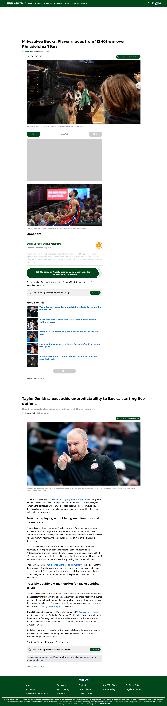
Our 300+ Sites (109, 685)
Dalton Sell (30, 413)
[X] (153, 3)
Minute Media (14, 700)
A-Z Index (61, 693)
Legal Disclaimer (133, 689)
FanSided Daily (132, 685)
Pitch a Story (32, 689)
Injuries (75, 3)
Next (95, 134)
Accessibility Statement (37, 693)
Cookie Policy (109, 689)
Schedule (48, 3)
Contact (82, 685)
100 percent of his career (87, 612)
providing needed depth (49, 606)
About (29, 685)
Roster (67, 3)
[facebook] (148, 3)
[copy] (40, 56)
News (30, 3)
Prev (33, 134)
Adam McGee (31, 51)
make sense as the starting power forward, (66, 565)
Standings (58, 3)
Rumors (38, 3)
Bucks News (39, 379)
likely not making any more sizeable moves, (71, 499)
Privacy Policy (63, 689)
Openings (61, 685)
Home (29, 379)
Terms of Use (85, 689)
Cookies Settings (86, 693)
